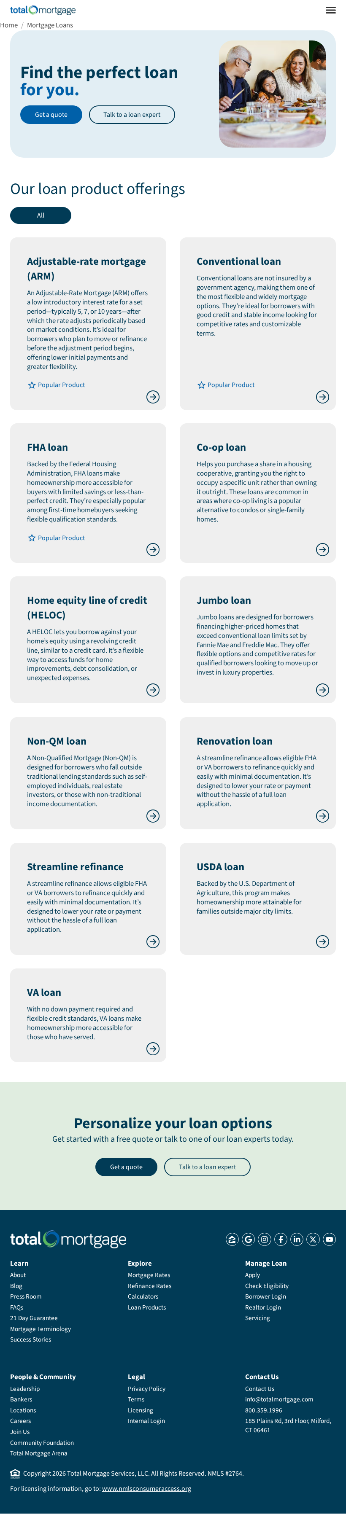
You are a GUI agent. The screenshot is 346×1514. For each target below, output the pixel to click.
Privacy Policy (146, 1388)
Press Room (26, 1296)
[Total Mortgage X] (312, 1239)
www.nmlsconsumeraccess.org (146, 1488)
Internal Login (146, 1420)
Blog (16, 1286)
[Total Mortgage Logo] (68, 1239)
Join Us (20, 1431)
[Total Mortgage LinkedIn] (296, 1239)
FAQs (16, 1307)
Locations (23, 1410)
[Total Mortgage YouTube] (329, 1239)
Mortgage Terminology (40, 1329)
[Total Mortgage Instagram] (264, 1239)
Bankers (21, 1399)
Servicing (257, 1318)
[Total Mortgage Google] (248, 1239)
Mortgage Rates (149, 1275)
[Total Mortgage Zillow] (232, 1239)
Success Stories (30, 1339)
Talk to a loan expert (131, 114)
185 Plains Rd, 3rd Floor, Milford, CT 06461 (288, 1425)
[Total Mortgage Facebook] (280, 1239)
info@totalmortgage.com (279, 1399)
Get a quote (51, 114)
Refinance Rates (149, 1286)
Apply (252, 1275)
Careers (20, 1420)
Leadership (25, 1388)
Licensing (140, 1410)
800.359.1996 (263, 1410)
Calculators (143, 1296)
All (40, 215)
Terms (136, 1399)
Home (9, 25)
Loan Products (147, 1307)
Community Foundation (42, 1442)
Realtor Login (263, 1307)
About (18, 1275)
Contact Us (259, 1388)
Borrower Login (265, 1296)
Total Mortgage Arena (39, 1453)
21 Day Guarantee (34, 1318)
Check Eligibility (267, 1286)
